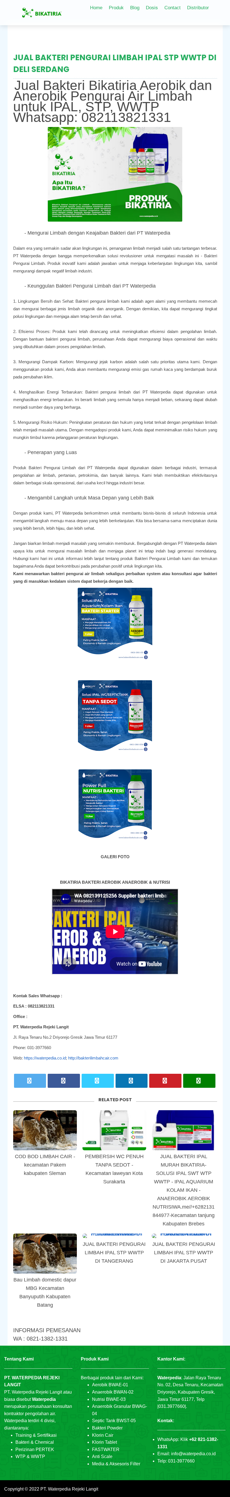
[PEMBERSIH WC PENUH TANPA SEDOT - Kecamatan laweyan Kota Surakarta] (114, 1130)
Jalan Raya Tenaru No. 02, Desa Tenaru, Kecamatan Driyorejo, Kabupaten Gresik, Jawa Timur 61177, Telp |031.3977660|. (190, 1392)
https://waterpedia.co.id (45, 1058)
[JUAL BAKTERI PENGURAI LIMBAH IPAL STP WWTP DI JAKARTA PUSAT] (183, 1236)
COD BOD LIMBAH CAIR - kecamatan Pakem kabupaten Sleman (45, 1165)
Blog (134, 7)
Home (96, 7)
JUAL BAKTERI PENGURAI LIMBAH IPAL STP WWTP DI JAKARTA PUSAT (183, 1252)
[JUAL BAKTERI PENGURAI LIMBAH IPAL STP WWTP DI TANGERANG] (114, 1236)
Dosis (152, 7)
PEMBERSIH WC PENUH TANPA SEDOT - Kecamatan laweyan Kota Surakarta (114, 1169)
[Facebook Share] (64, 1081)
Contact (172, 7)
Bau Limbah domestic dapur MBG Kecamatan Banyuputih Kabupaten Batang (44, 1292)
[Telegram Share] (98, 1081)
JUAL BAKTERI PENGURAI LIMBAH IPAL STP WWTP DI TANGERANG (114, 1252)
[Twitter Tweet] (30, 1081)
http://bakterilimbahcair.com (93, 1058)
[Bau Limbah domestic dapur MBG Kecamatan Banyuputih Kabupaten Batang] (45, 1254)
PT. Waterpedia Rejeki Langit (69, 1489)
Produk (116, 7)
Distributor (198, 7)
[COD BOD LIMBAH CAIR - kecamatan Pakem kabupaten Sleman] (45, 1130)
